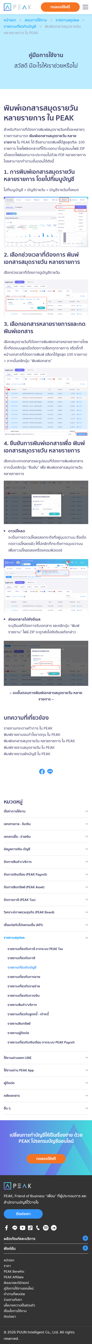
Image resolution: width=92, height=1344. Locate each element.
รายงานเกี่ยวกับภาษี (21, 958)
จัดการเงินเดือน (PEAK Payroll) (25, 874)
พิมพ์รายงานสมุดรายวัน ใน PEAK (29, 747)
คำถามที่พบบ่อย (14, 1294)
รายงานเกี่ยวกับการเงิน (24, 995)
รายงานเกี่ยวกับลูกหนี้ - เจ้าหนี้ (28, 1014)
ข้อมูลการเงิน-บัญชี (17, 849)
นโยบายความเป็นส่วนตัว (19, 1305)
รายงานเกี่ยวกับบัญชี (20, 26)
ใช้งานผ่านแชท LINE (18, 1058)
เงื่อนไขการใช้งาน (15, 1310)
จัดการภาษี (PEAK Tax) (19, 900)
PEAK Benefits (14, 1271)
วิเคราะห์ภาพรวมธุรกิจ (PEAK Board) (29, 912)
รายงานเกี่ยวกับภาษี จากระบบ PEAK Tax (35, 948)
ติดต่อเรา (23, 1214)
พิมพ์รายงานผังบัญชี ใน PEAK (27, 754)
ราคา (7, 1265)
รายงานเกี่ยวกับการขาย (24, 976)
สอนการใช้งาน (36, 20)
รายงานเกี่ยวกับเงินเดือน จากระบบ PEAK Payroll (41, 1042)
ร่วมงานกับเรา (13, 1299)
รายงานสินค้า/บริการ (22, 1004)
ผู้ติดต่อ (9, 1083)
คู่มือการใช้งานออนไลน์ (18, 1288)
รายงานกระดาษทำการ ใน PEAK (28, 728)
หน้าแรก (10, 20)
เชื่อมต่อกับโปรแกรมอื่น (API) (23, 925)
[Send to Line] (50, 773)
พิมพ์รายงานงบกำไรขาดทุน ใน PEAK (32, 734)
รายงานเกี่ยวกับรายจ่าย (24, 986)
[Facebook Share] (42, 773)
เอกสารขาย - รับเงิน (17, 824)
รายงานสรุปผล (67, 20)
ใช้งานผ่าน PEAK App (19, 1070)
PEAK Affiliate (14, 1277)
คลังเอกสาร (12, 1095)
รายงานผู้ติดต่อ (18, 1032)
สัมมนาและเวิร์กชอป (16, 1282)
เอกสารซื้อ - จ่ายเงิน (17, 836)
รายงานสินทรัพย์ (19, 1023)
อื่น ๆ (7, 1108)
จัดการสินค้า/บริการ (18, 862)
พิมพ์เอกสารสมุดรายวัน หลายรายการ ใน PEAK (39, 741)
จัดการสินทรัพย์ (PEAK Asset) (24, 887)
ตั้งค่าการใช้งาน (14, 811)
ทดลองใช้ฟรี (60, 7)
